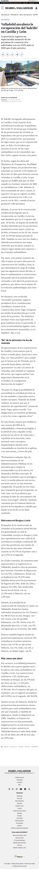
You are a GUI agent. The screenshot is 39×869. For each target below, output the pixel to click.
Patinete (25, 3)
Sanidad (19, 813)
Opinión (19, 825)
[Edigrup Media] (19, 856)
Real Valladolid (26, 15)
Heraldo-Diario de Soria (19, 843)
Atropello (31, 3)
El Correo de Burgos (19, 840)
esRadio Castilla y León (19, 847)
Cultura (19, 808)
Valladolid (5, 15)
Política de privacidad (17, 863)
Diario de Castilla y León (19, 835)
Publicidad (20, 780)
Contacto (19, 782)
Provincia (14, 15)
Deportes (19, 803)
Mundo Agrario (19, 820)
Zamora (6, 746)
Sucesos (19, 816)
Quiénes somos (19, 777)
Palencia (27, 746)
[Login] (36, 8)
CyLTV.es (19, 845)
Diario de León (19, 838)
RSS (19, 785)
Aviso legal (7, 863)
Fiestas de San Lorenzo (19, 811)
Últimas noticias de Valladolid (19, 828)
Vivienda (21, 746)
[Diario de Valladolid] (19, 8)
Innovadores (19, 823)
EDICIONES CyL (32, 0)
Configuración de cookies (19, 866)
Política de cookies (29, 863)
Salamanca (34, 746)
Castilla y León (19, 806)
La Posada (20, 818)
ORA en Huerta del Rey (15, 3)
